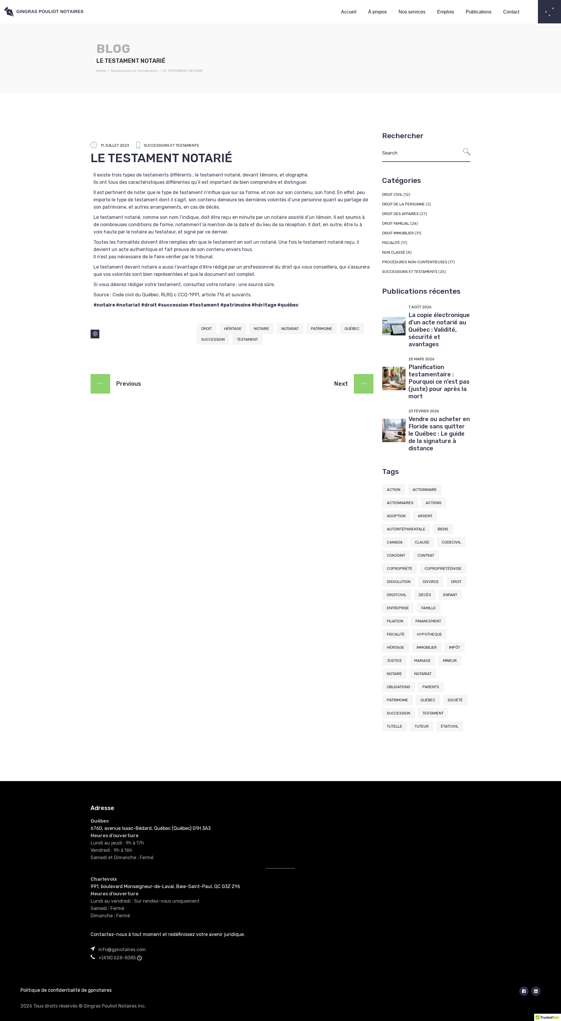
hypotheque (429, 634)
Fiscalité (391, 242)
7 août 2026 (420, 307)
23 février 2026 (423, 411)
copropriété (399, 568)
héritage (233, 328)
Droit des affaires (400, 214)
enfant (450, 595)
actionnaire (425, 489)
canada (395, 542)
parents (431, 687)
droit (206, 328)
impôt (454, 647)
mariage (422, 660)
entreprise (398, 608)
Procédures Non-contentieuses (414, 262)
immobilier (427, 647)
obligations (398, 687)
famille (428, 608)
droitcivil (396, 595)
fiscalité (396, 634)
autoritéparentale (406, 529)
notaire (261, 328)
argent (425, 516)
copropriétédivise (443, 568)
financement (428, 621)
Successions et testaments (134, 71)
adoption (396, 516)
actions (433, 503)
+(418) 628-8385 (117, 958)
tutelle (394, 726)
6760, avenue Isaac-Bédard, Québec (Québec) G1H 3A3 (151, 828)
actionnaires (400, 503)
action (393, 489)
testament (247, 339)
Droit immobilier (398, 233)
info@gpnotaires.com (122, 949)
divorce (431, 581)
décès (425, 595)
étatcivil (449, 726)
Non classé (393, 252)
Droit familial (395, 223)
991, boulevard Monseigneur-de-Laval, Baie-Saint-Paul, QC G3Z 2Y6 (165, 886)
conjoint (396, 555)
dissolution (399, 581)
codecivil (451, 542)
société (455, 700)
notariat (290, 328)
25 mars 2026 (421, 359)
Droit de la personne (403, 204)
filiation (395, 621)
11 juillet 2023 (115, 145)
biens (443, 529)
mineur (450, 660)
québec (351, 328)
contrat (426, 555)
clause (422, 542)
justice (394, 660)
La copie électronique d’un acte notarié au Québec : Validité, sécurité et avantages (439, 330)
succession (213, 339)
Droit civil (392, 194)
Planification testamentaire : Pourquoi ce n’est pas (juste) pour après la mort (439, 382)
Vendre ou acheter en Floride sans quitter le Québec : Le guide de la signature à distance (439, 434)
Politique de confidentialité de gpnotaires (66, 990)
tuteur (422, 726)
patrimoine (321, 328)
